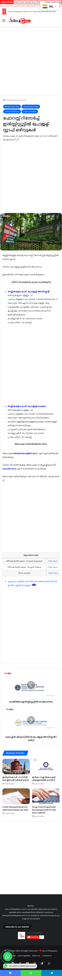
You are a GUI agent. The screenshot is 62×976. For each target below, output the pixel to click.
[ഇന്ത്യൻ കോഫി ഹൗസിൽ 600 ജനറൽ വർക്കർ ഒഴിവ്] (16, 766)
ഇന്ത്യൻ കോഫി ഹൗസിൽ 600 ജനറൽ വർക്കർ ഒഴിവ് (15, 779)
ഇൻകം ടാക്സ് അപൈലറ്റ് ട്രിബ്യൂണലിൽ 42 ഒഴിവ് (44, 779)
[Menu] (3, 21)
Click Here (53, 561)
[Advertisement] (31, 61)
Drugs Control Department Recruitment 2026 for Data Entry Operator (44, 809)
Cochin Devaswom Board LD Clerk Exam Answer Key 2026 (32, 11)
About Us (36, 955)
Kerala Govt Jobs (19, 100)
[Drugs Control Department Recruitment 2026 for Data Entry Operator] (46, 796)
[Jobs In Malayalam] (20, 20)
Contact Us (47, 955)
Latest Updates (29, 111)
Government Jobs (30, 106)
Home (8, 100)
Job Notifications (12, 111)
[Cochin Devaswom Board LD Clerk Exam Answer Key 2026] (16, 796)
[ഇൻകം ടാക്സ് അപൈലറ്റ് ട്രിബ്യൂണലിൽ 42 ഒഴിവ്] (46, 766)
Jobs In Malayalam (49, 950)
